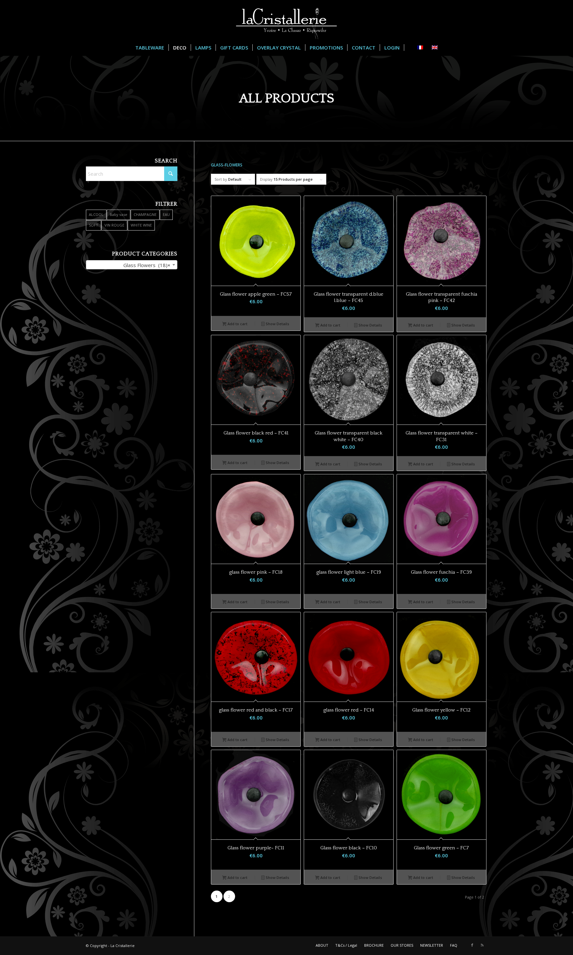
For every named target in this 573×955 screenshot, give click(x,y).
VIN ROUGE (114, 225)
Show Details (277, 323)
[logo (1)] (286, 19)
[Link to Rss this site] (482, 945)
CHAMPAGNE (145, 214)
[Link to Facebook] (472, 945)
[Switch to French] (408, 47)
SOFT (93, 225)
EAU (166, 214)
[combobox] (131, 264)
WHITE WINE (141, 225)
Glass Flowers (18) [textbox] (146, 265)
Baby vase (118, 214)
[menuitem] (149, 47)
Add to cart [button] (236, 323)
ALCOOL (96, 214)
